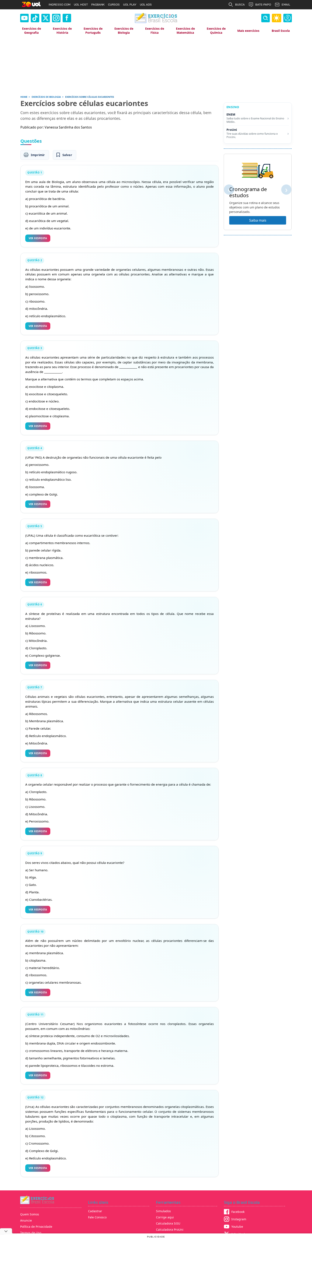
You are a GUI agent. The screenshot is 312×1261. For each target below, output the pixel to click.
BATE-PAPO (263, 4)
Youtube (237, 1227)
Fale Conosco (97, 1217)
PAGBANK (98, 4)
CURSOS (114, 4)
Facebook (238, 1212)
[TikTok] (35, 18)
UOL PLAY (129, 4)
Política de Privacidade (36, 1227)
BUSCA (240, 4)
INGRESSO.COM (59, 4)
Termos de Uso (30, 1233)
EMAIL (286, 4)
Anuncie (26, 1220)
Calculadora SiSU (168, 1223)
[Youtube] (24, 18)
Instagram (238, 1219)
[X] (45, 18)
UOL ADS (146, 4)
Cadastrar (95, 1211)
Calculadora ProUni (169, 1229)
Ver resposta (38, 238)
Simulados (163, 1211)
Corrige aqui (165, 1217)
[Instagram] (56, 18)
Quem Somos (29, 1214)
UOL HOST (81, 4)
